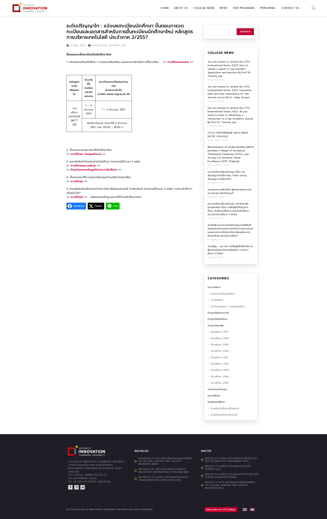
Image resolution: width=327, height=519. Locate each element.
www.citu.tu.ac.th (96, 475)
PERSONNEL (268, 8)
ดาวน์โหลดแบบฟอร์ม (83, 166)
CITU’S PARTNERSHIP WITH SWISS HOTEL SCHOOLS (228, 134)
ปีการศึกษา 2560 (220, 351)
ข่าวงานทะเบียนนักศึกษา (223, 294)
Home (165, 8)
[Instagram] (76, 487)
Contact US (290, 8)
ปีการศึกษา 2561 (219, 357)
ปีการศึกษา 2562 (220, 364)
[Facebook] (70, 487)
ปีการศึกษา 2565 (220, 383)
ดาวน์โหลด (77, 197)
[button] (202, 509)
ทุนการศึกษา (214, 395)
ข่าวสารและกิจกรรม (217, 389)
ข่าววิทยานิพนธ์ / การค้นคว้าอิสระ (228, 306)
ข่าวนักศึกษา (217, 300)
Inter (223, 8)
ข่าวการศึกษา (214, 287)
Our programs (243, 8)
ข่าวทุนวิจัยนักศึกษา (218, 319)
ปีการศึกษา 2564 (220, 376)
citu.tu (93, 478)
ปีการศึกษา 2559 (220, 345)
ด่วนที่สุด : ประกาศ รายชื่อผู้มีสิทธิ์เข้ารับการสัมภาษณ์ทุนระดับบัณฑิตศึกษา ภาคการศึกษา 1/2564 (230, 250)
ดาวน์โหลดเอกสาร (178, 62)
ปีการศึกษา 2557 (117, 45)
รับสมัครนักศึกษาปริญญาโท (225, 408)
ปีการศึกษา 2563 (220, 370)
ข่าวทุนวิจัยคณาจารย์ (218, 313)
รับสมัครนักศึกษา (216, 402)
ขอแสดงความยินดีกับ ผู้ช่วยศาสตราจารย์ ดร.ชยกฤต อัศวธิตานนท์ (229, 191)
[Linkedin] (82, 487)
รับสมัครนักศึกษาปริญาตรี (224, 415)
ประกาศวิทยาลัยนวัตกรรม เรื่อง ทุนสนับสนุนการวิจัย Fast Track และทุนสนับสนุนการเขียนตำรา (227, 175)
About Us (181, 8)
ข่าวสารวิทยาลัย (99, 45)
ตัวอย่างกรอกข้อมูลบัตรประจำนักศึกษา (94, 170)
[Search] (313, 8)
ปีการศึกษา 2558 (220, 338)
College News (204, 8)
